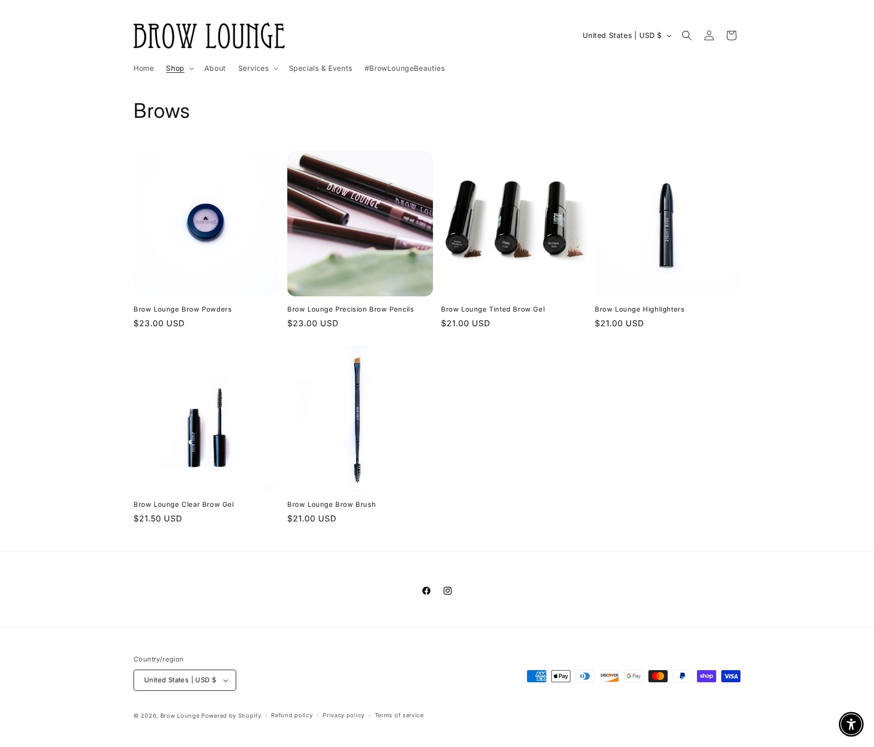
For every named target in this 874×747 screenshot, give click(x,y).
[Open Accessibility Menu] (851, 724)
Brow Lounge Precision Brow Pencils (350, 309)
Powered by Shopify (231, 715)
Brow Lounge (180, 715)
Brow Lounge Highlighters (639, 309)
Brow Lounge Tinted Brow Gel (493, 309)
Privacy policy (344, 715)
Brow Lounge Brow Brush (331, 504)
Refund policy (292, 715)
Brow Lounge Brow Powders (183, 309)
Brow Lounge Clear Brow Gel (184, 504)
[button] (179, 68)
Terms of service (399, 715)
